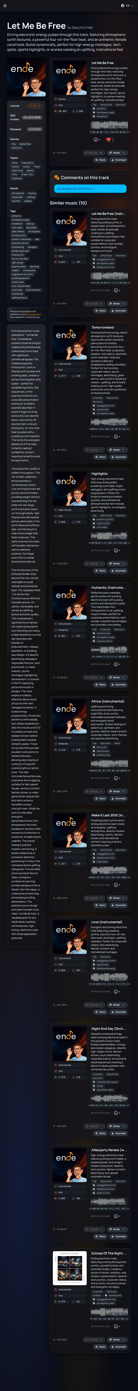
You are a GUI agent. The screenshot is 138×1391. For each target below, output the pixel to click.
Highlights (100, 473)
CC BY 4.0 (34, 105)
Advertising (17, 170)
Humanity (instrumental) (111, 587)
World (117, 743)
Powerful (16, 201)
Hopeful (28, 201)
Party (14, 174)
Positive (32, 193)
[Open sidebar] (4, 5)
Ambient (97, 1295)
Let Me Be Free (103, 62)
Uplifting (31, 197)
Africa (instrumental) (108, 701)
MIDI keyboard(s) (33, 314)
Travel (37, 167)
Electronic (17, 148)
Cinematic (98, 398)
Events (26, 167)
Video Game (27, 163)
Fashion (15, 167)
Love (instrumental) (107, 921)
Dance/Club (25, 144)
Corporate (17, 178)
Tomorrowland (103, 327)
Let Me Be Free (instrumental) (114, 213)
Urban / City (27, 174)
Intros (15, 163)
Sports (30, 170)
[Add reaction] (97, 139)
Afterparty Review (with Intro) (115, 1149)
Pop (13, 144)
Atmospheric (18, 193)
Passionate (17, 197)
